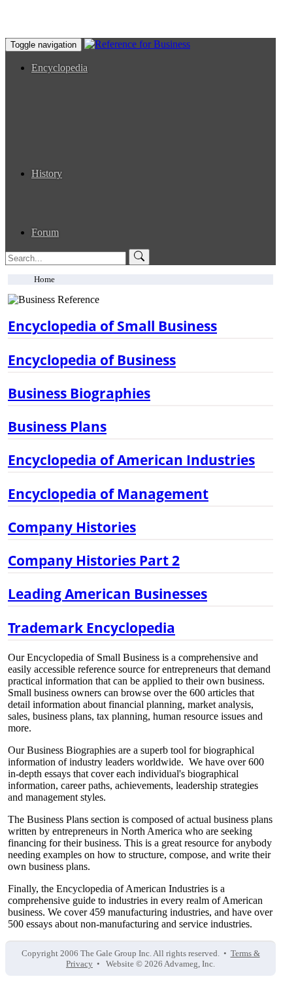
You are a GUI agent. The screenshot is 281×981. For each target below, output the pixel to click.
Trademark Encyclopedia (109, 161)
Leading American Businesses (120, 220)
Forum (45, 232)
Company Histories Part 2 (111, 208)
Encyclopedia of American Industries (134, 102)
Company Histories (97, 196)
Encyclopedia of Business (111, 91)
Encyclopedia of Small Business (124, 79)
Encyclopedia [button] (59, 67)
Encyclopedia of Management (119, 114)
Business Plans (88, 149)
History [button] (46, 173)
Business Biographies (102, 185)
